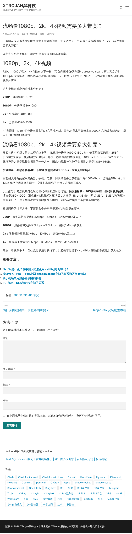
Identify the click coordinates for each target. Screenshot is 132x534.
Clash (10, 477)
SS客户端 (99, 488)
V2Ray (22, 493)
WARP (119, 493)
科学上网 (48, 504)
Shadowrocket (82, 482)
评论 (6, 338)
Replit (66, 482)
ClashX (71, 477)
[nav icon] (127, 7)
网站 (5, 400)
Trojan (10, 493)
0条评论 (51, 34)
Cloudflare (86, 477)
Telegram (114, 488)
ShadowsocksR (16, 488)
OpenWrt (27, 482)
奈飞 (100, 498)
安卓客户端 (113, 498)
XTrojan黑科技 (19, 5)
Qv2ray (55, 482)
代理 (59, 498)
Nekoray (12, 482)
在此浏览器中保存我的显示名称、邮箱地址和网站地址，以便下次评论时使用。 (55, 415)
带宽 (36, 295)
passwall (41, 482)
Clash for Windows (52, 477)
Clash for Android (28, 477)
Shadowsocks (103, 482)
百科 (42, 34)
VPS (109, 493)
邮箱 (6, 384)
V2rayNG (49, 493)
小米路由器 (32, 504)
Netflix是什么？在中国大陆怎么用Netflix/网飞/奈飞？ (36, 269)
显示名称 (9, 369)
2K (25, 295)
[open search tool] (121, 7)
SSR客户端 (83, 488)
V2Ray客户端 (66, 493)
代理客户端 (73, 498)
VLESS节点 (96, 493)
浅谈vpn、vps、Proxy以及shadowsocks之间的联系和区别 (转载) (44, 273)
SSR (70, 488)
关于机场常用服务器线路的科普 (22, 278)
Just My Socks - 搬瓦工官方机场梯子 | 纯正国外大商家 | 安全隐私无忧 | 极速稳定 (56, 459)
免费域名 (88, 498)
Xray (35, 498)
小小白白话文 (14, 504)
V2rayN (35, 493)
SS (61, 488)
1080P (18, 295)
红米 (59, 504)
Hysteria (101, 477)
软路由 (70, 504)
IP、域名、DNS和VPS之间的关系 (23, 282)
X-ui (26, 498)
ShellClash (35, 488)
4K (30, 295)
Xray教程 (48, 498)
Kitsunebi (115, 477)
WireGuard (13, 498)
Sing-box (50, 488)
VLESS (81, 493)
